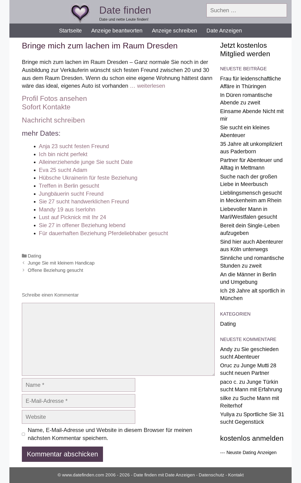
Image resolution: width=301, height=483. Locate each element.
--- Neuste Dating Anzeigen (248, 452)
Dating (34, 255)
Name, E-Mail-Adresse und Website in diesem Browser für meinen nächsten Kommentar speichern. (110, 434)
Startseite (70, 31)
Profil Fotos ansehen (54, 98)
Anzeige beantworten (117, 31)
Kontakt (236, 474)
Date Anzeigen (224, 31)
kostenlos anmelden (252, 438)
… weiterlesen (147, 86)
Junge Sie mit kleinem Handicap (61, 262)
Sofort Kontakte (46, 107)
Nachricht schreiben (53, 120)
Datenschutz (211, 474)
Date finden (125, 10)
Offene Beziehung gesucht (55, 270)
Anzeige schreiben (174, 31)
